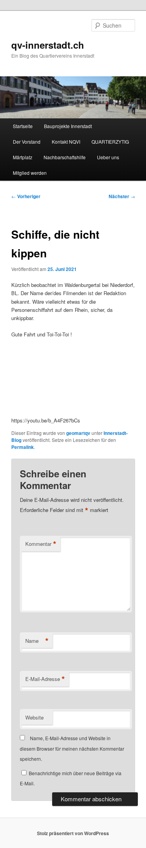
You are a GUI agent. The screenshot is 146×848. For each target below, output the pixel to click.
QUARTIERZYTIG (110, 141)
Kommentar (40, 544)
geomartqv (78, 432)
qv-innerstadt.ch (47, 44)
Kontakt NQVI (66, 141)
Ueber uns (108, 157)
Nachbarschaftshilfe (65, 157)
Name (37, 641)
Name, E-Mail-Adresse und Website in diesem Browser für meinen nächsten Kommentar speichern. (72, 748)
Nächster (122, 196)
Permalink (22, 446)
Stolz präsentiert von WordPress (73, 833)
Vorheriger (25, 196)
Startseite (23, 126)
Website (34, 717)
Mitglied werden (30, 172)
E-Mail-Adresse (45, 679)
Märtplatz (22, 157)
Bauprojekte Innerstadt (68, 126)
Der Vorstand (26, 141)
